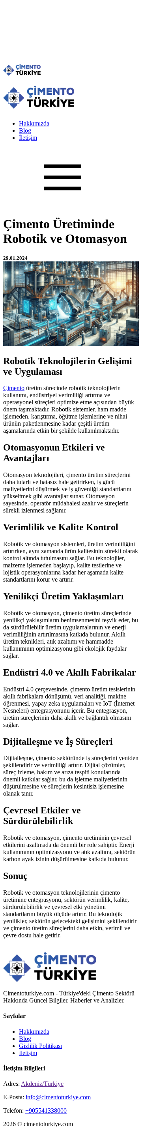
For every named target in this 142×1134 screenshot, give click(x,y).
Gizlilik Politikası (40, 1045)
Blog (25, 130)
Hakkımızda (34, 123)
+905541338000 (46, 1110)
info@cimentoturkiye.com (58, 1097)
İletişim (28, 137)
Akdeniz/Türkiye (42, 1083)
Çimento (13, 388)
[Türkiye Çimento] (22, 73)
